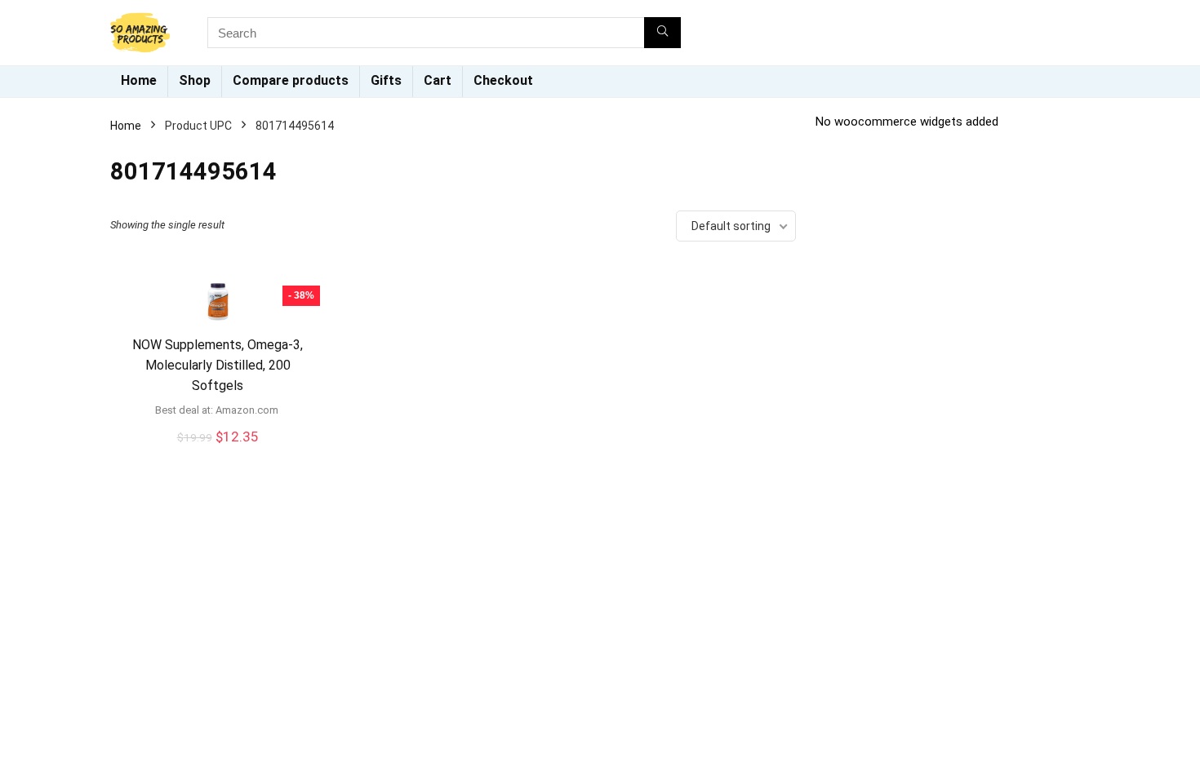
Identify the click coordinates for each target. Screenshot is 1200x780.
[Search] (662, 32)
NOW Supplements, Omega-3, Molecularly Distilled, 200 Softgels (217, 365)
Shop (195, 80)
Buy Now (218, 454)
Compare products (291, 80)
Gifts (386, 80)
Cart (437, 80)
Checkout (503, 80)
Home (139, 80)
